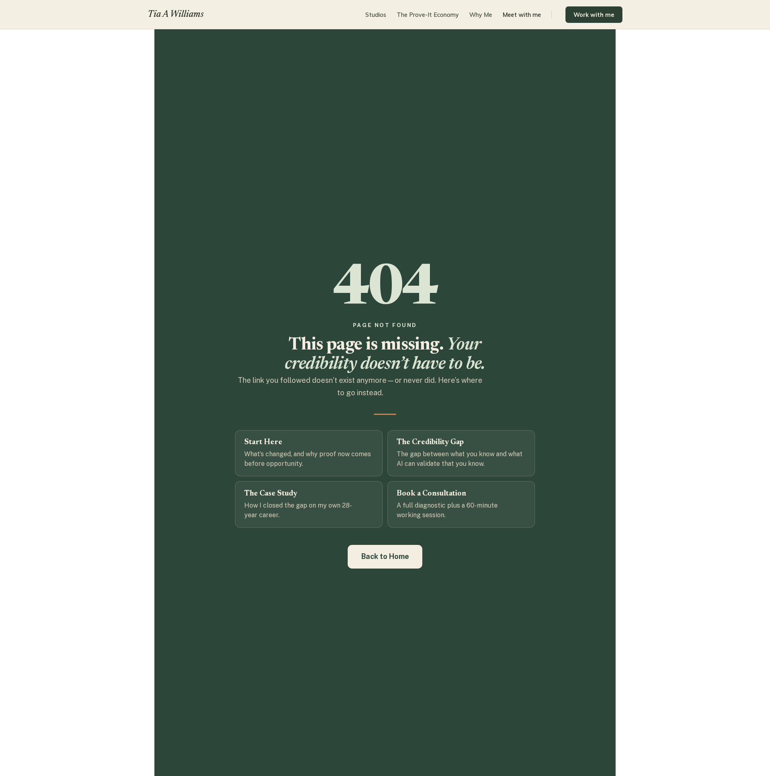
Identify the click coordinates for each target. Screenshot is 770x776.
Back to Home (385, 556)
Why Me (480, 14)
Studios (375, 14)
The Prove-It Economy (428, 14)
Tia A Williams (176, 14)
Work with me (593, 14)
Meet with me (522, 14)
